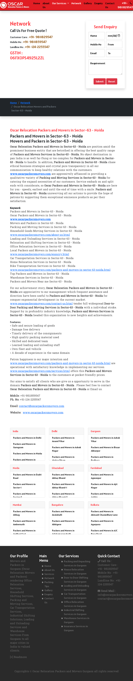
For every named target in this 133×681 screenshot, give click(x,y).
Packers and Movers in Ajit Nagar (104, 486)
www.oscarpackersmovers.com (43, 413)
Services (49, 574)
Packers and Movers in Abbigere (63, 523)
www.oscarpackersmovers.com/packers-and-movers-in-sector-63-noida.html (60, 270)
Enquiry (98, 3)
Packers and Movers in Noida (27, 453)
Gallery (88, 3)
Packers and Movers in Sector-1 (24, 486)
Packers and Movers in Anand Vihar (63, 439)
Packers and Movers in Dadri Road (27, 476)
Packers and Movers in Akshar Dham (63, 458)
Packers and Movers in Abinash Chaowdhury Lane (104, 513)
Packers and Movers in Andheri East (24, 532)
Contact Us (110, 5)
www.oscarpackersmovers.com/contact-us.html (41, 304)
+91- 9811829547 (41, 37)
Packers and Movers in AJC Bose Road (104, 532)
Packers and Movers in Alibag (24, 513)
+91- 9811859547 (35, 42)
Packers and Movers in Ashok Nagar (66, 449)
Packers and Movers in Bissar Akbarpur (105, 449)
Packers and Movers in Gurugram (24, 445)
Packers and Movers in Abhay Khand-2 (63, 495)
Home (36, 3)
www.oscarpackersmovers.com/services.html (40, 371)
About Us (46, 5)
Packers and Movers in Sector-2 (24, 495)
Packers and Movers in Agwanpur (102, 476)
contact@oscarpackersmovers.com (41, 406)
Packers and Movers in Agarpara (102, 523)
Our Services (59, 3)
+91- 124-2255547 (37, 47)
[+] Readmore (18, 657)
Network (76, 3)
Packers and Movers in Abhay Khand (63, 476)
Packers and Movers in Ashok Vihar (105, 439)
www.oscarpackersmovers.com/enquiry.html (39, 255)
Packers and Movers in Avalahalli (63, 513)
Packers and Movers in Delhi (27, 437)
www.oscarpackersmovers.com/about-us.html (40, 235)
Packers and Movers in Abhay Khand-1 (63, 486)
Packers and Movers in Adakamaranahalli (63, 532)
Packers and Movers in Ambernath (24, 523)
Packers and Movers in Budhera (102, 458)
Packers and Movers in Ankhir (102, 495)
